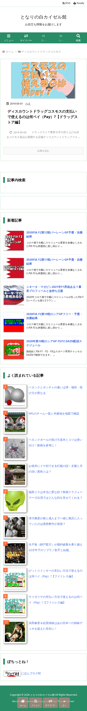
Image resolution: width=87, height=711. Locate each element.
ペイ (28, 103)
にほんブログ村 (31, 673)
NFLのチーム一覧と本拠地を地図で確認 (54, 413)
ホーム (10, 51)
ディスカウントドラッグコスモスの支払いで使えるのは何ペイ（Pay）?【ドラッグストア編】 (42, 116)
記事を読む (43, 150)
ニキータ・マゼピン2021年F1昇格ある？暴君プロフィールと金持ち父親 (53, 289)
